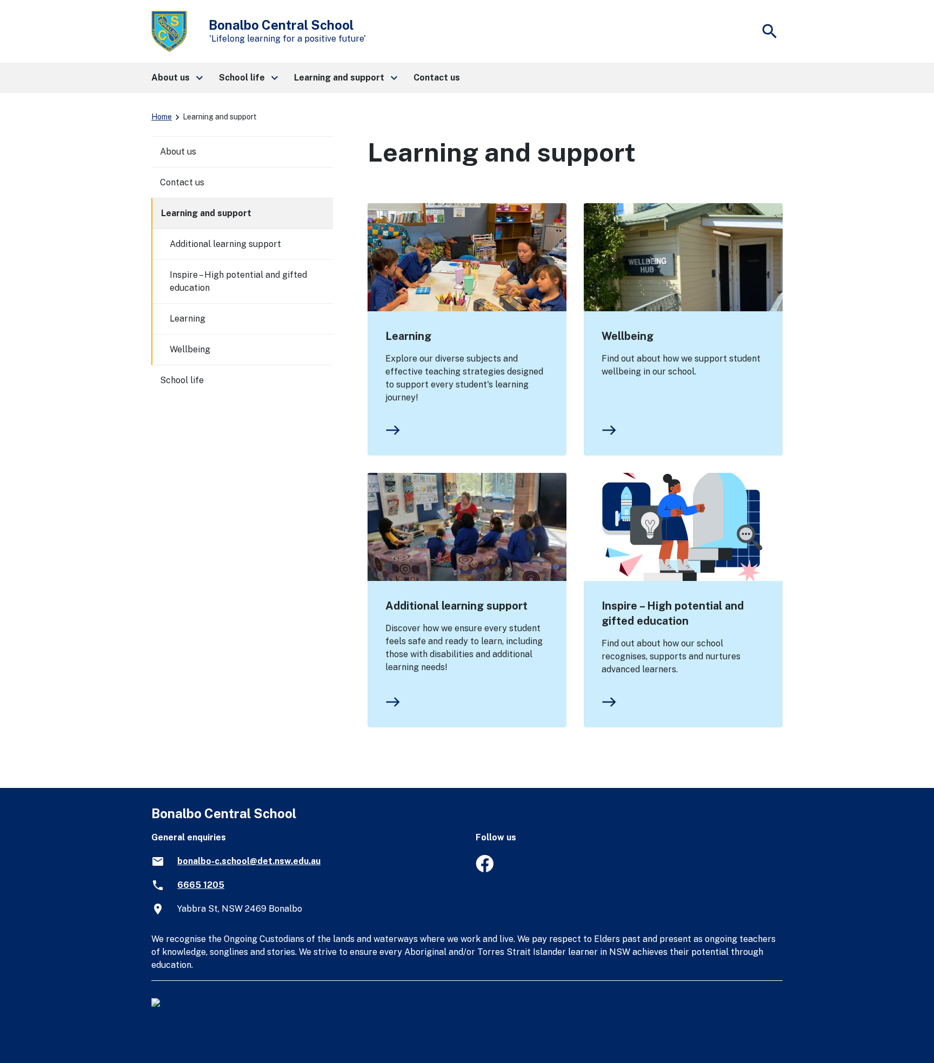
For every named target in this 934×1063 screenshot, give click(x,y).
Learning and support (206, 213)
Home (161, 116)
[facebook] (484, 869)
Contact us (182, 182)
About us (178, 151)
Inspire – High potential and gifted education (673, 613)
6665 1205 (200, 885)
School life (182, 380)
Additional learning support (456, 605)
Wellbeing (627, 336)
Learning (408, 336)
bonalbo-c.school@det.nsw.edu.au (249, 861)
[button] (176, 78)
